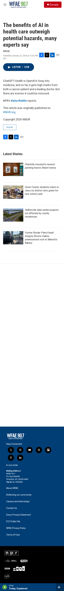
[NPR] (12, 553)
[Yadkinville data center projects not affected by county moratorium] (13, 215)
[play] (5, 587)
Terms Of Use (13, 535)
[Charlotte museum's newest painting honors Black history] (13, 169)
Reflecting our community (19, 495)
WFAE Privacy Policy (16, 528)
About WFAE (12, 488)
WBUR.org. (9, 112)
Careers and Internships (18, 501)
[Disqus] (32, 305)
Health (9, 127)
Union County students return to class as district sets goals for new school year (42, 190)
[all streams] (60, 587)
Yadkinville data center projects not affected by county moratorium (42, 213)
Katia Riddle (19, 100)
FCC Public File (13, 521)
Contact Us (11, 508)
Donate (54, 4)
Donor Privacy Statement (18, 515)
